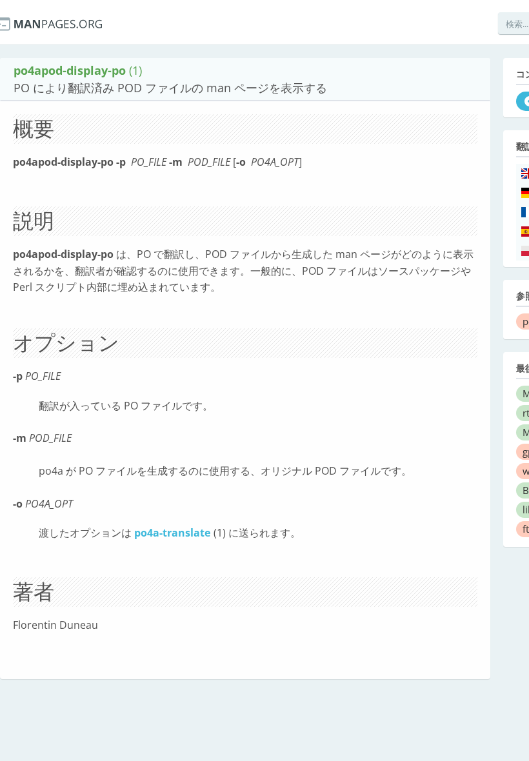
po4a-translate (172, 533)
